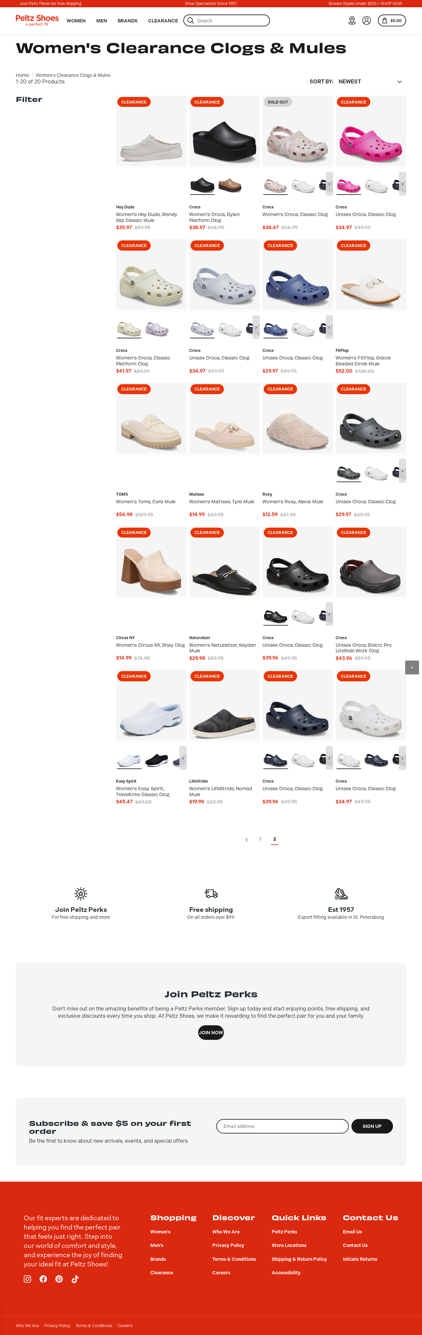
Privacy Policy (57, 1325)
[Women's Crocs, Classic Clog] (275, 181)
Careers (125, 1325)
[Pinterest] (59, 1279)
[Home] (37, 20)
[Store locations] (352, 20)
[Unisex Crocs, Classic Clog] (303, 181)
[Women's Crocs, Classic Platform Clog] (129, 324)
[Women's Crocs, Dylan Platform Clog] (202, 181)
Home (22, 75)
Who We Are (27, 1325)
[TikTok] (75, 1279)
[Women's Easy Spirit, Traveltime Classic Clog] (129, 755)
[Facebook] (43, 1279)
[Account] (367, 20)
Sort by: (321, 81)
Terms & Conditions (93, 1325)
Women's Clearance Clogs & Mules (73, 75)
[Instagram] (28, 1279)
